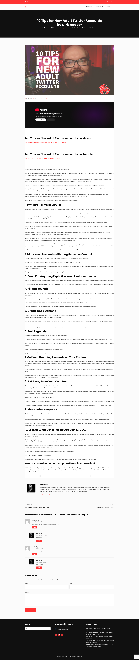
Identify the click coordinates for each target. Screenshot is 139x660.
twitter (80, 476)
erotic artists (56, 476)
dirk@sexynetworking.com (31, 1)
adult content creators (33, 476)
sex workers (73, 476)
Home (108, 7)
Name (26, 583)
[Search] (49, 629)
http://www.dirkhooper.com (46, 494)
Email (71, 583)
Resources (98, 7)
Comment (27, 592)
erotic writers (65, 476)
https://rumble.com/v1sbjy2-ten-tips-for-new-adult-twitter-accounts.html (43, 158)
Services (88, 7)
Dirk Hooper (39, 533)
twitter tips (87, 476)
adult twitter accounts (46, 476)
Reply (34, 527)
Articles (43, 98)
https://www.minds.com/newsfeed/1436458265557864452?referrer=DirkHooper (45, 142)
